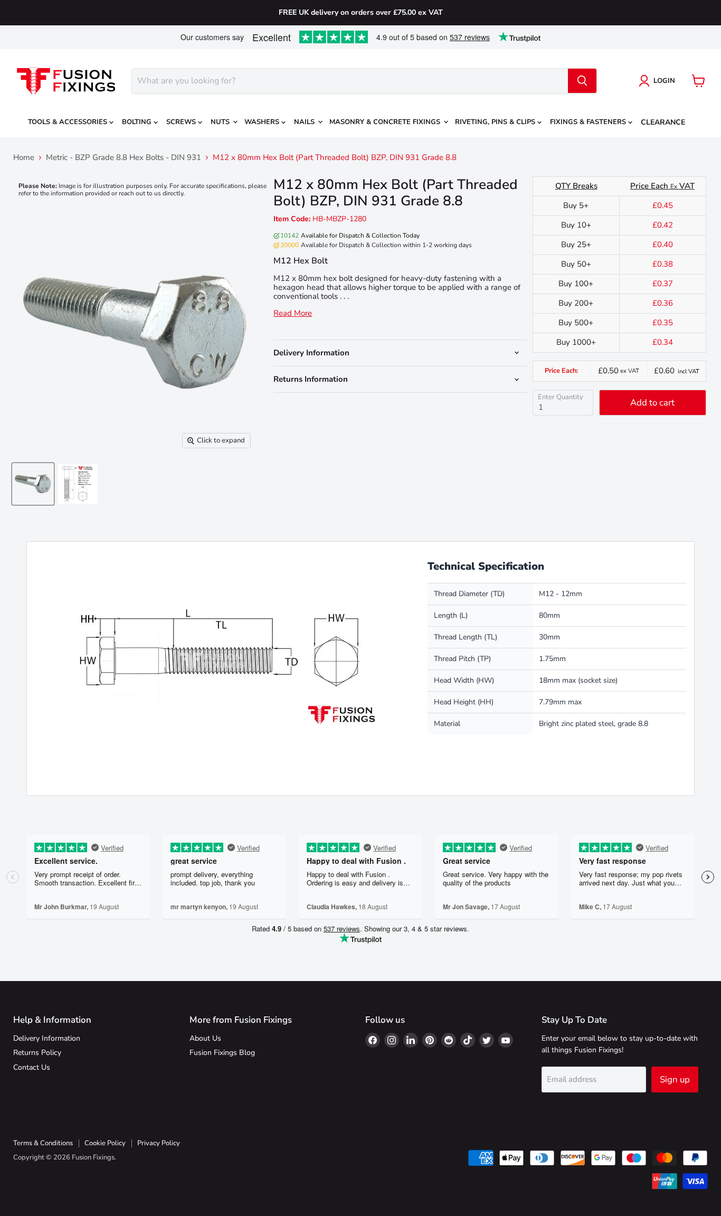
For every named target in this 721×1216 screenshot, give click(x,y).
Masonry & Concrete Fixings (385, 122)
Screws (182, 122)
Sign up (675, 1079)
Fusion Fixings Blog (222, 1053)
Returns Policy (37, 1053)
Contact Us (31, 1067)
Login (664, 81)
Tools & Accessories (68, 122)
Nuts (221, 122)
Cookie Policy (105, 1143)
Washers (262, 122)
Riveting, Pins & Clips (496, 122)
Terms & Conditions (43, 1143)
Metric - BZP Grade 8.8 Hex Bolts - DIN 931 (123, 157)
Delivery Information (46, 1038)
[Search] (582, 81)
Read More (292, 313)
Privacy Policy (158, 1143)
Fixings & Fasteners (589, 122)
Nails (305, 122)
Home (23, 157)
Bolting (138, 122)
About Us (205, 1038)
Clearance (663, 122)
